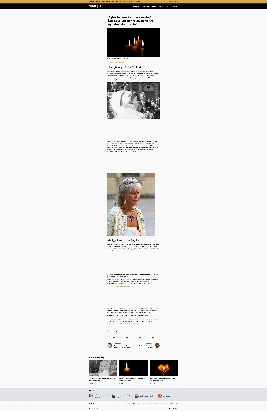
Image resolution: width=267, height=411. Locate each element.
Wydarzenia (118, 1)
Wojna (103, 1)
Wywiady (125, 1)
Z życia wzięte (132, 1)
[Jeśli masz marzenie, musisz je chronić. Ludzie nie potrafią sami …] (114, 396)
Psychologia (91, 1)
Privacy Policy (174, 408)
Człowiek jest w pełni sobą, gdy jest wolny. (170, 395)
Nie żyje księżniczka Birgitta (117, 62)
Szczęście (98, 1)
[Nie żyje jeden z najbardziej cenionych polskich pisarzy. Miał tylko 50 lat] (164, 368)
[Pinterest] (140, 337)
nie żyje (123, 331)
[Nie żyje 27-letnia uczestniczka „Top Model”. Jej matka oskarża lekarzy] (133, 368)
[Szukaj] (177, 1)
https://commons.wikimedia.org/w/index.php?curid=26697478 (123, 323)
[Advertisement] (133, 130)
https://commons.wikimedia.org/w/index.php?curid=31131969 (123, 317)
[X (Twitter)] (127, 337)
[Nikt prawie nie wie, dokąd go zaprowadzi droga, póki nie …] (137, 396)
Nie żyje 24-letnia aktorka (123, 286)
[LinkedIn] (153, 337)
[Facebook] (170, 1)
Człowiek (126, 58)
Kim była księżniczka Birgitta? (118, 60)
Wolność (108, 1)
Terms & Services (166, 408)
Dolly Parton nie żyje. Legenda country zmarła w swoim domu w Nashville (102, 395)
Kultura (154, 6)
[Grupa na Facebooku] (175, 1)
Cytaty (168, 6)
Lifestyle (161, 6)
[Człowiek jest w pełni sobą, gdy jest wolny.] (159, 396)
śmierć (129, 331)
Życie (113, 1)
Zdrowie (138, 1)
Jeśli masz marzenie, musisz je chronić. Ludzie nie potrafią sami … (124, 395)
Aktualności (136, 6)
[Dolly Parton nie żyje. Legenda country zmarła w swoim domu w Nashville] (103, 368)
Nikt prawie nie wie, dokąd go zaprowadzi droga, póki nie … (147, 395)
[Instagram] (91, 403)
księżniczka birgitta (113, 331)
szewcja (136, 331)
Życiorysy (175, 6)
